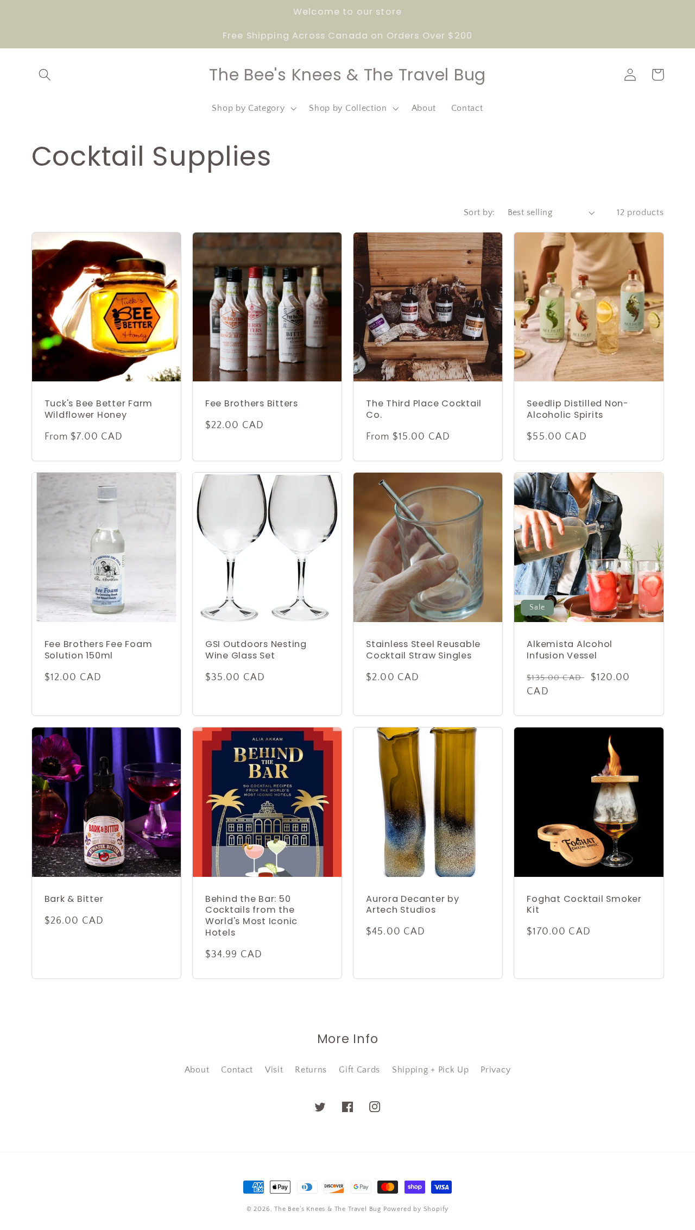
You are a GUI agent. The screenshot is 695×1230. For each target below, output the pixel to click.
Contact (237, 1070)
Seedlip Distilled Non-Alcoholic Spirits (578, 409)
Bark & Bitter (74, 899)
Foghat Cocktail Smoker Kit (584, 905)
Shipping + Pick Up (430, 1070)
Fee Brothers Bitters (251, 404)
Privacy (495, 1070)
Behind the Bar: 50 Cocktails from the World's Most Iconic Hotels (251, 916)
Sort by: (479, 212)
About (197, 1070)
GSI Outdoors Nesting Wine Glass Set (256, 650)
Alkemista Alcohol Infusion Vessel (569, 650)
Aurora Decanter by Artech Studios (412, 905)
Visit (274, 1070)
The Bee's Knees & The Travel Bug (327, 1209)
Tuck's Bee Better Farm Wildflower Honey (99, 409)
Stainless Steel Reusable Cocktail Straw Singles (423, 650)
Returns (311, 1070)
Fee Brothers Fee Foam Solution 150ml (99, 650)
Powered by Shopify (416, 1209)
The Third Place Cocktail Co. (424, 409)
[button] (45, 75)
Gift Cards (359, 1070)
